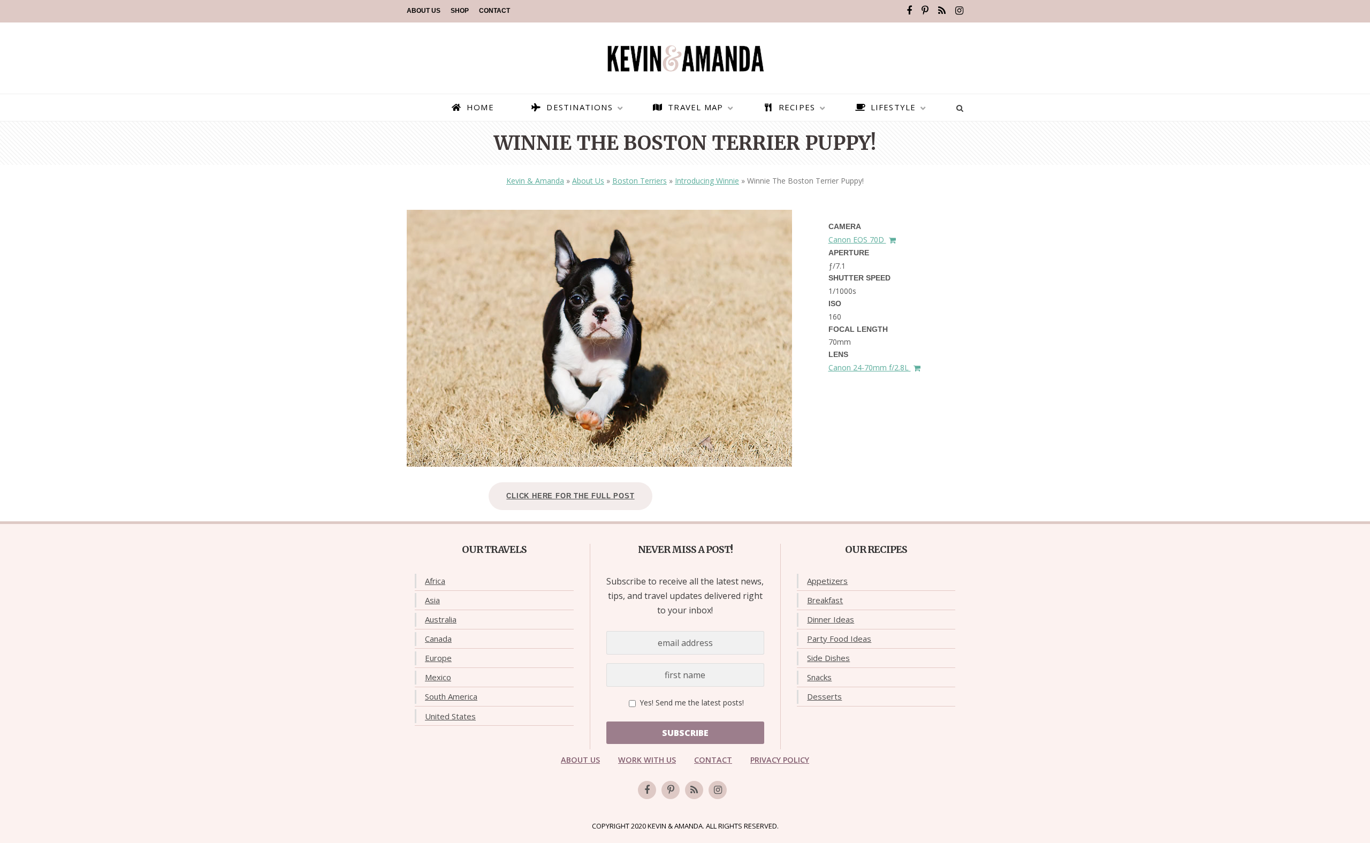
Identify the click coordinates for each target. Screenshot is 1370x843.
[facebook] (909, 10)
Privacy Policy (779, 760)
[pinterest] (925, 10)
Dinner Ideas (830, 619)
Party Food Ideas (839, 638)
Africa (435, 580)
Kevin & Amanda (535, 181)
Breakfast (825, 600)
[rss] (942, 10)
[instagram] (959, 10)
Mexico (438, 677)
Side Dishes (828, 657)
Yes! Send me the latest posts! (690, 702)
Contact (494, 10)
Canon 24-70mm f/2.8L (869, 367)
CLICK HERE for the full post (570, 496)
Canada (438, 638)
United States (450, 716)
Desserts (824, 696)
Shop (460, 10)
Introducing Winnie (707, 181)
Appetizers (827, 580)
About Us (423, 10)
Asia (432, 600)
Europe (438, 657)
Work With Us (647, 760)
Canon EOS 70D (857, 239)
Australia (440, 619)
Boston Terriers (639, 181)
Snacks (819, 677)
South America (451, 696)
